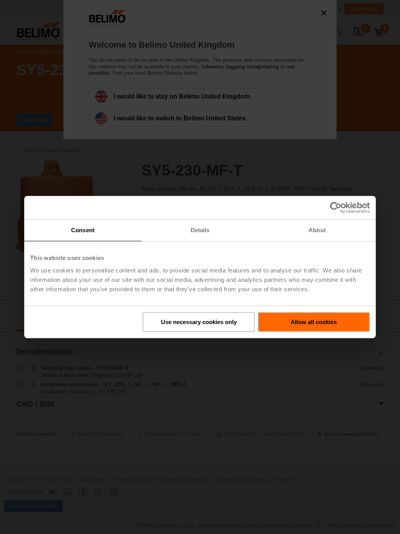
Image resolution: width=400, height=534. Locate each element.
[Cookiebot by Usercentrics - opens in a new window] (336, 207)
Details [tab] (200, 230)
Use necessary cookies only (199, 322)
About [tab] (317, 230)
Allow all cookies (314, 322)
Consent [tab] (83, 230)
